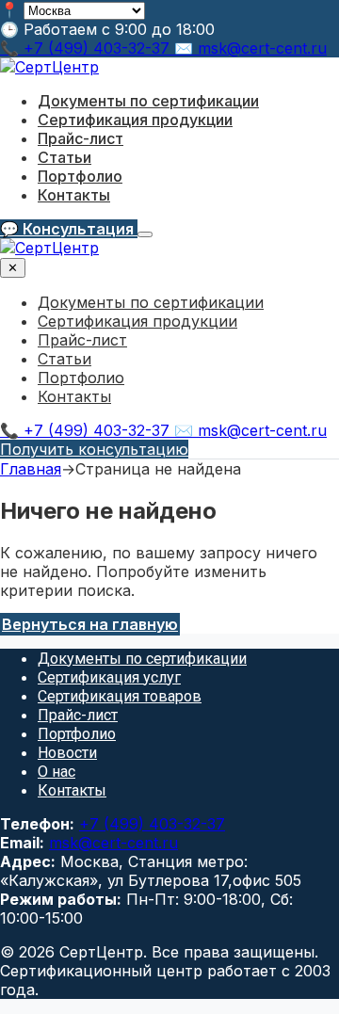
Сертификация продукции (135, 119)
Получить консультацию (94, 449)
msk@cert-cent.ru (113, 842)
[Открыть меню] (145, 234)
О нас (56, 772)
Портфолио (80, 176)
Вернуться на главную (90, 624)
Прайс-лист (80, 138)
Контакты (74, 194)
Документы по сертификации (148, 100)
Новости (67, 753)
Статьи (64, 157)
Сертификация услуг (109, 677)
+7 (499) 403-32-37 (152, 823)
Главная (30, 468)
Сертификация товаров (120, 696)
